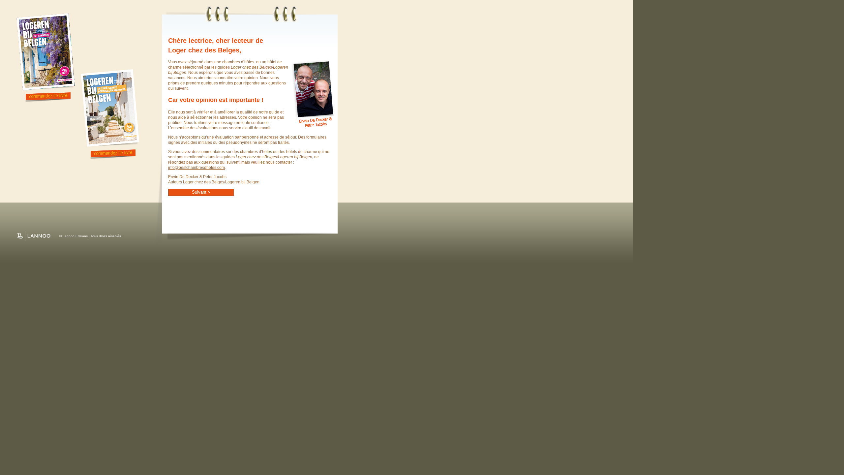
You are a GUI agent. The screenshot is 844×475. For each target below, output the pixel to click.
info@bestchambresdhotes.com (196, 167)
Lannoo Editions (75, 236)
